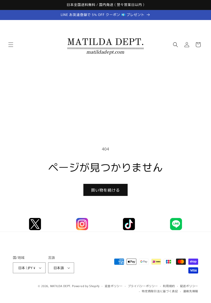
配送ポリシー (189, 286)
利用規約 (169, 286)
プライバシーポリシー (143, 286)
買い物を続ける (105, 190)
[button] (10, 44)
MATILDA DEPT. (60, 286)
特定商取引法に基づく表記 (160, 291)
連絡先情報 (190, 291)
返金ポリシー (114, 286)
